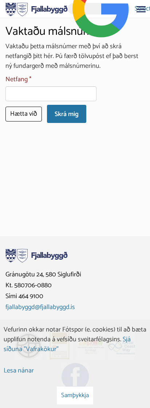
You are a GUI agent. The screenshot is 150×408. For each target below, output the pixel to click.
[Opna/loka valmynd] (141, 9)
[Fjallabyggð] (36, 8)
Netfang (16, 80)
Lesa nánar (19, 370)
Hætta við (23, 113)
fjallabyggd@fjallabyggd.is (40, 307)
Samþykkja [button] (75, 395)
